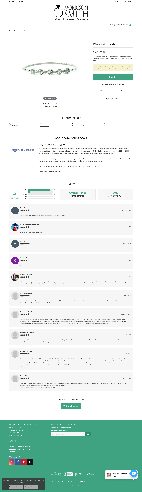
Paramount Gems (44, 126)
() (54, 190)
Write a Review (71, 406)
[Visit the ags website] (55, 474)
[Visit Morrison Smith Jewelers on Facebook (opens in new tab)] (18, 462)
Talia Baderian (25, 208)
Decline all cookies (15, 487)
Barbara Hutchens (27, 332)
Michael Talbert (26, 312)
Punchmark (74, 489)
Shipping (103, 91)
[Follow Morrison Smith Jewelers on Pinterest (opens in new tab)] (24, 462)
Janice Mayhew (26, 376)
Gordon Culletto (26, 351)
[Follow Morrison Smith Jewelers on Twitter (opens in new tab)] (30, 462)
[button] (118, 2)
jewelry (16, 31)
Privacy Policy (56, 482)
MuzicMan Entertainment (29, 224)
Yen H (22, 241)
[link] (11, 2)
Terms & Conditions (68, 482)
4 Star (25, 192)
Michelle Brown (26, 274)
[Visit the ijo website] (79, 474)
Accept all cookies (31, 487)
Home (10, 31)
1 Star (25, 199)
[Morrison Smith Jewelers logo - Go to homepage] (71, 13)
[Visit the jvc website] (89, 474)
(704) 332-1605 (50, 106)
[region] (50, 68)
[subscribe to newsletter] (88, 434)
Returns (123, 91)
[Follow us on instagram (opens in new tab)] (11, 462)
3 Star (25, 194)
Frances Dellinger (26, 293)
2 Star (25, 196)
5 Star (25, 190)
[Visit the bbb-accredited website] (68, 474)
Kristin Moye (25, 258)
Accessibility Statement (83, 482)
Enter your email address (59, 430)
